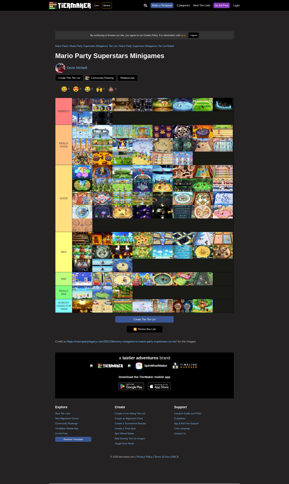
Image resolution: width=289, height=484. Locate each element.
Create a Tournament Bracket (130, 423)
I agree (193, 35)
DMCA (175, 456)
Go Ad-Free (221, 5)
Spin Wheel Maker (124, 433)
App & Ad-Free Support (186, 423)
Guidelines (179, 418)
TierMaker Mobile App (66, 428)
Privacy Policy (144, 456)
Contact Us (180, 433)
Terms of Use (161, 456)
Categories (183, 5)
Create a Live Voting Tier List (130, 413)
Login (236, 5)
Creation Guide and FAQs (187, 413)
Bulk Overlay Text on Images (130, 438)
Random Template (73, 439)
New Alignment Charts (67, 418)
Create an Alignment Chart (129, 418)
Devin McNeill (77, 68)
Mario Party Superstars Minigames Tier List (93, 46)
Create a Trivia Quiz (125, 428)
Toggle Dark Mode (124, 443)
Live (96, 5)
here (183, 35)
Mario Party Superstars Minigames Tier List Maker (146, 46)
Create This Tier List (69, 77)
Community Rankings (66, 423)
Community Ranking (102, 77)
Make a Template (162, 5)
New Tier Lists (201, 5)
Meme (106, 5)
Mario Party (61, 46)
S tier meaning (181, 428)
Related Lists (127, 77)
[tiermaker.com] (70, 5)
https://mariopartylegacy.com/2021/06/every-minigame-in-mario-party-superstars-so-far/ (122, 341)
